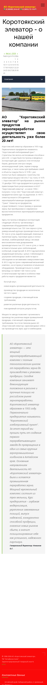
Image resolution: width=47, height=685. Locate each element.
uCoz (4, 664)
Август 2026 (11, 53)
